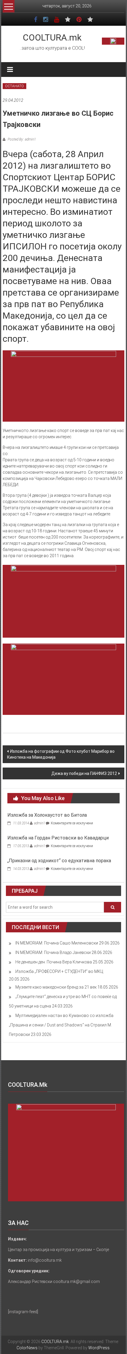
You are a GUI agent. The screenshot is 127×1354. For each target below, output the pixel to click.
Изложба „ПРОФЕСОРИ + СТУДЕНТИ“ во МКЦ (59, 971)
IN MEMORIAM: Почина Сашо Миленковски (56, 943)
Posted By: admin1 (21, 139)
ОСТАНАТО (14, 86)
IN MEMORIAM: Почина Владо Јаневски (53, 952)
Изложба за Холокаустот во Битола (47, 815)
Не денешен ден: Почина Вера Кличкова (53, 962)
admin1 (39, 823)
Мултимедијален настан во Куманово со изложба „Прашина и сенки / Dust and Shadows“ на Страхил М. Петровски (61, 1025)
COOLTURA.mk (52, 37)
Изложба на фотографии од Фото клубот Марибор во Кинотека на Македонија (61, 754)
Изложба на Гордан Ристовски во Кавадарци (58, 838)
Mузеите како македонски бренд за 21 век (56, 987)
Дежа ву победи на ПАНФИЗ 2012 (84, 773)
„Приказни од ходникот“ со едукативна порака (59, 860)
